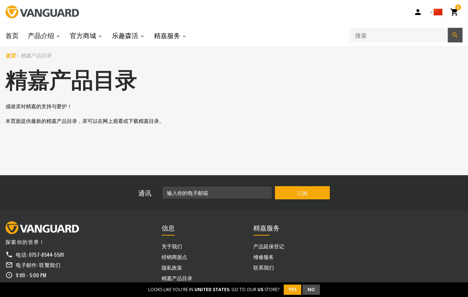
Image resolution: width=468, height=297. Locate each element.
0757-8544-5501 (46, 254)
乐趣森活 (126, 35)
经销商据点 (174, 256)
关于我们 (172, 246)
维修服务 (263, 256)
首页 (12, 35)
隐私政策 (172, 267)
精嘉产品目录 (177, 278)
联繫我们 (49, 264)
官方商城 (84, 35)
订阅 (302, 193)
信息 (168, 227)
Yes (292, 289)
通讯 (144, 193)
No (311, 289)
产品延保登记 (268, 246)
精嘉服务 (168, 35)
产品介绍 (42, 35)
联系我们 (263, 267)
